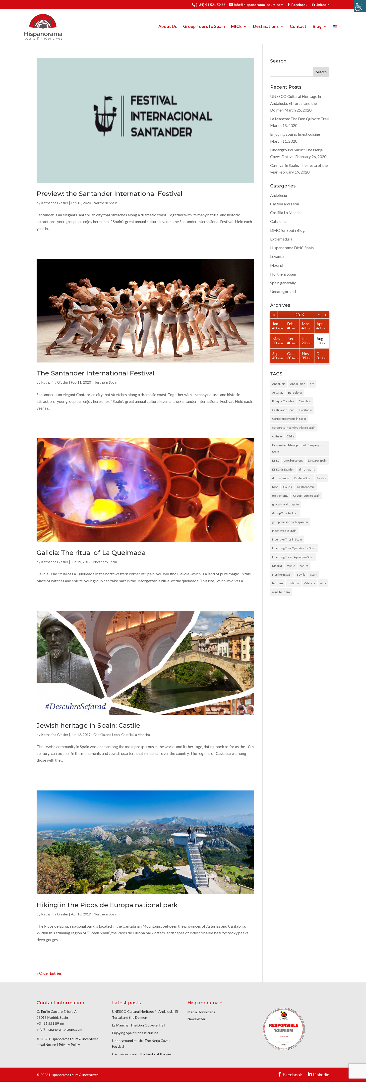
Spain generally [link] (283, 282)
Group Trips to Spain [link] (285, 513)
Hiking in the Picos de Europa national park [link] (107, 905)
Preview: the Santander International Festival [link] (110, 194)
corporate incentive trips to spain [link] (293, 427)
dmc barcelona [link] (293, 460)
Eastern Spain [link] (303, 478)
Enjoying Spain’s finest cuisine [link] (295, 134)
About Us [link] (167, 27)
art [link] (312, 384)
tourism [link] (277, 583)
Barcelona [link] (295, 392)
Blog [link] (317, 27)
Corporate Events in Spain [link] (289, 419)
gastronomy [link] (280, 495)
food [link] (275, 487)
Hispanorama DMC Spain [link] (292, 247)
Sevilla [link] (301, 574)
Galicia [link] (287, 487)
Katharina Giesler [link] (54, 203)
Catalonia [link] (278, 221)
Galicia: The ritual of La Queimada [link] (91, 553)
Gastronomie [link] (306, 487)
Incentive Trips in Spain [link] (287, 539)
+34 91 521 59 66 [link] (50, 1023)
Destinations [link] (266, 27)
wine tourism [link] (281, 592)
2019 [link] (299, 314)
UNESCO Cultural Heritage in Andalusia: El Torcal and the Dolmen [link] (295, 103)
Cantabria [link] (305, 401)
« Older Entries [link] (49, 973)
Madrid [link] (276, 265)
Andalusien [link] (297, 384)
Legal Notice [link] (46, 1044)
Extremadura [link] (281, 239)
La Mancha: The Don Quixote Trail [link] (299, 118)
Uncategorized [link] (283, 291)
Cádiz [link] (290, 436)
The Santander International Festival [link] (96, 373)
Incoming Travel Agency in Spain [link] (293, 557)
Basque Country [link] (283, 401)
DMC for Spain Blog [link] (287, 230)
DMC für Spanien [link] (283, 469)
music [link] (291, 566)
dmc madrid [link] (307, 469)
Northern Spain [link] (105, 203)
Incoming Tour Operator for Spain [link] (294, 548)
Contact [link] (298, 27)
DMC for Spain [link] (317, 460)
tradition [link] (293, 583)
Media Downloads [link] (201, 1012)
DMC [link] (275, 460)
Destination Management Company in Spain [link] (297, 448)
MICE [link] (236, 27)
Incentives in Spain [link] (284, 531)
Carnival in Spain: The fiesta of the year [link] (142, 1054)
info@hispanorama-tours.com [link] (59, 1029)
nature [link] (304, 566)
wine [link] (323, 583)
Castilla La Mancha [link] (135, 734)
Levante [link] (277, 256)
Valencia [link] (309, 583)
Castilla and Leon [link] (106, 734)
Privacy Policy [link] (69, 1044)
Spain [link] (313, 574)
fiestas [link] (321, 478)
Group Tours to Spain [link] (204, 27)
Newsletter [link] (196, 1019)
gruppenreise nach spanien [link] (290, 522)
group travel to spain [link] (285, 504)
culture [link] (277, 436)
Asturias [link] (277, 392)
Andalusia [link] (278, 195)
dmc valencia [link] (281, 478)
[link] (360, 6)
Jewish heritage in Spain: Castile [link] (88, 725)
